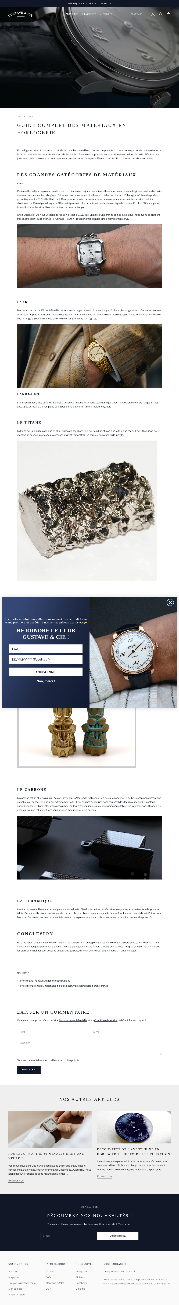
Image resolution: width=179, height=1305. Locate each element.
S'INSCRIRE (46, 672)
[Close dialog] (170, 602)
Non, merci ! (46, 681)
